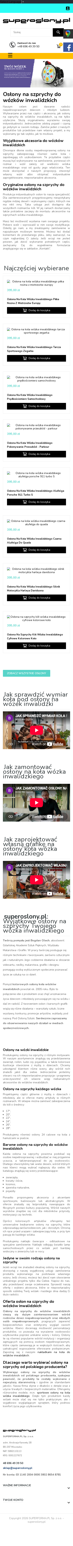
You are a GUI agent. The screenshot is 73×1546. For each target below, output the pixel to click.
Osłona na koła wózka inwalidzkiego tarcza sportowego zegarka (34, 349)
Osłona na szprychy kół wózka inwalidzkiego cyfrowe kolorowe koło (35, 636)
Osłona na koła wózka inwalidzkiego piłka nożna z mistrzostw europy (33, 301)
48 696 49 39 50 (13, 1463)
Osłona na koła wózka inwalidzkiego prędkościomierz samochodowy (29, 397)
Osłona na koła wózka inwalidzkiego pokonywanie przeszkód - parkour (29, 445)
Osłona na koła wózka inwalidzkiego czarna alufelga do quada (34, 540)
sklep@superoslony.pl (17, 1468)
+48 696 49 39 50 (28, 44)
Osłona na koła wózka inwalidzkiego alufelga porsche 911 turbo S (35, 493)
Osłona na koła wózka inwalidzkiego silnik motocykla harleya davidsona (33, 588)
